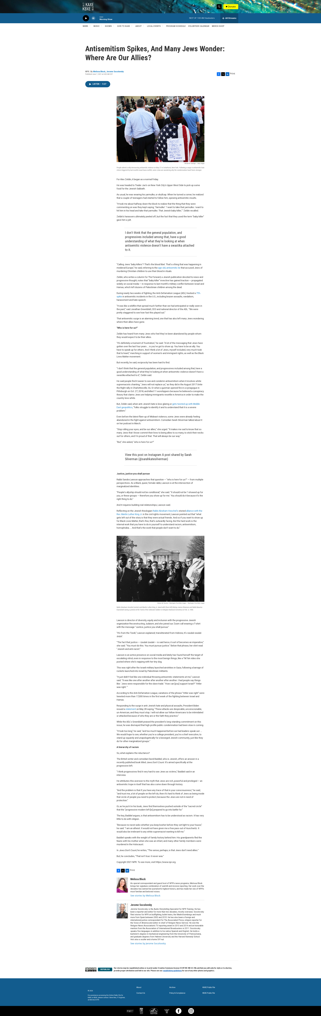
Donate (232, 6)
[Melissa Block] (122, 885)
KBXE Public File (209, 993)
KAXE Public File (209, 987)
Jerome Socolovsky (115, 71)
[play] (86, 18)
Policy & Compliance (177, 993)
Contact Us (140, 993)
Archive (172, 987)
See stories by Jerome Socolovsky (148, 943)
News (85, 26)
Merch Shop (218, 26)
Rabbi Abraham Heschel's (165, 511)
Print (232, 73)
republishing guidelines (172, 971)
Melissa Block (99, 71)
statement (131, 709)
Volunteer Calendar (198, 26)
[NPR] (130, 1011)
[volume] (93, 18)
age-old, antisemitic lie (169, 267)
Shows (108, 26)
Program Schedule (176, 26)
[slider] (97, 18)
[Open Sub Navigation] (90, 26)
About (138, 26)
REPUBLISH (105, 969)
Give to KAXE (123, 26)
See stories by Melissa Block (145, 895)
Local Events (154, 26)
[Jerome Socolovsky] (122, 910)
